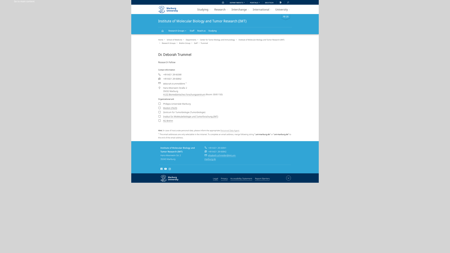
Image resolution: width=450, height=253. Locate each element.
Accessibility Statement (241, 178)
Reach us (201, 30)
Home (160, 40)
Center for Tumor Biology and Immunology (217, 40)
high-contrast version (280, 2)
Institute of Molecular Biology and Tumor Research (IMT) (162, 30)
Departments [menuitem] (236, 2)
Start (223, 2)
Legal (215, 178)
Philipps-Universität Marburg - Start (173, 8)
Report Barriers (262, 178)
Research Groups (176, 30)
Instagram (169, 169)
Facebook (161, 169)
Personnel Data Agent (229, 130)
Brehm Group (184, 43)
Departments (191, 40)
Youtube (165, 169)
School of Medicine (174, 40)
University (281, 9)
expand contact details (288, 178)
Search (288, 2)
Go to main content (24, 1)
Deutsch (269, 2)
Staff (192, 30)
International (261, 9)
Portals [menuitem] (254, 2)
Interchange (239, 9)
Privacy (224, 178)
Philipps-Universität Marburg (174, 182)
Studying (202, 9)
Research (220, 9)
